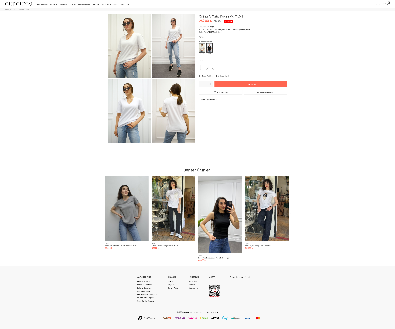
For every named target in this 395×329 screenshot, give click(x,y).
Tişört (27, 10)
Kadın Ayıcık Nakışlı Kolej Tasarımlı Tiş (259, 246)
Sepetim (192, 285)
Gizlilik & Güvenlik (143, 281)
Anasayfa (8, 10)
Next (291, 214)
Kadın (14, 10)
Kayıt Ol (171, 285)
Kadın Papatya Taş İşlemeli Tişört (165, 246)
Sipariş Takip (173, 288)
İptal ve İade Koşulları (145, 298)
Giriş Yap (171, 281)
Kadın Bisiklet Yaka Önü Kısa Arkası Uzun (120, 246)
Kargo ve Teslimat (144, 285)
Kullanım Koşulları (144, 288)
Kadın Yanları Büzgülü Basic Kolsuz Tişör (213, 258)
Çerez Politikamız (143, 291)
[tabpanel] (126, 210)
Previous (103, 214)
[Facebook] (246, 277)
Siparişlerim (193, 288)
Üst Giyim (21, 10)
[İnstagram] (248, 277)
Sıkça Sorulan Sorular (145, 301)
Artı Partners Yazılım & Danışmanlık (206, 312)
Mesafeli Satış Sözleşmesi (147, 294)
